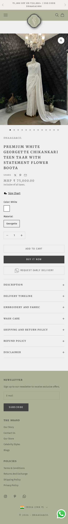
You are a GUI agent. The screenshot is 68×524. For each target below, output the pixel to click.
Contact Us (9, 433)
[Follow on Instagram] (5, 496)
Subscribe (16, 407)
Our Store (9, 438)
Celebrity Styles (12, 444)
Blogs (7, 450)
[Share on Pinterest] (20, 175)
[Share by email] (25, 175)
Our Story (9, 427)
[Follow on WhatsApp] (24, 496)
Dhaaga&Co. (13, 138)
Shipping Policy (12, 479)
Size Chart (14, 193)
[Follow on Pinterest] (15, 496)
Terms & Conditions (14, 468)
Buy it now (34, 259)
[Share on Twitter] (15, 175)
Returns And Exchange (16, 473)
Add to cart (34, 248)
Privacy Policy (11, 485)
